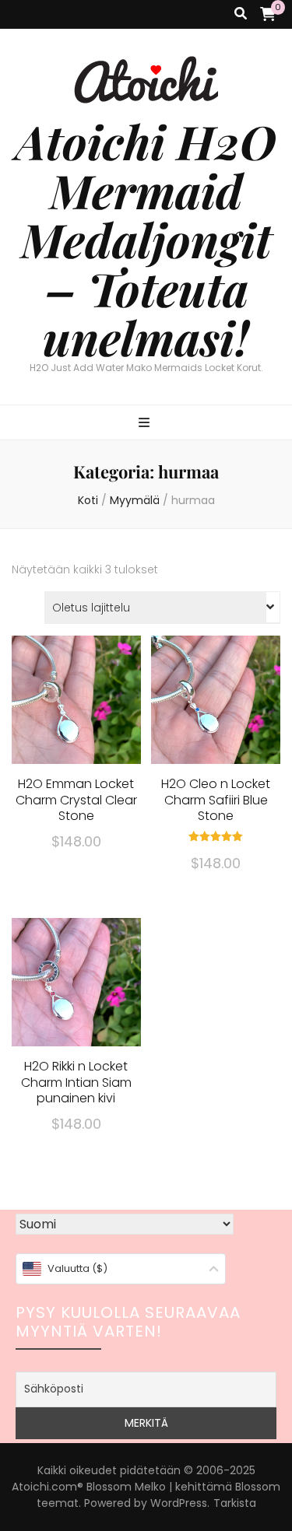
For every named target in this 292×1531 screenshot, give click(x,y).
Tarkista (234, 1503)
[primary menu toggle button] (146, 423)
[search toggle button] (240, 14)
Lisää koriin (76, 718)
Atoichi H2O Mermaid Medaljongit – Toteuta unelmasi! (146, 239)
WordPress (178, 1503)
